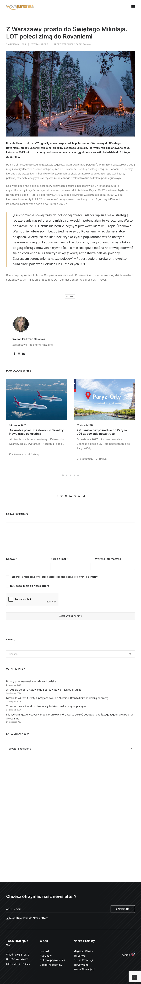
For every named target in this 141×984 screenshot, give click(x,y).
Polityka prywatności (52, 960)
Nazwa (11, 559)
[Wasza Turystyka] (20, 6)
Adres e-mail (60, 559)
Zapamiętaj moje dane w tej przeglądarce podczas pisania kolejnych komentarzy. (55, 576)
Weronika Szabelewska (76, 44)
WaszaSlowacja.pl (84, 969)
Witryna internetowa (108, 559)
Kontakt (44, 951)
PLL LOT (70, 296)
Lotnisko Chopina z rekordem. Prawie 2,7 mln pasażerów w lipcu (103, 431)
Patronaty (46, 955)
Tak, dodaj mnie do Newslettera (29, 585)
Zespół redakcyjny (51, 964)
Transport (41, 44)
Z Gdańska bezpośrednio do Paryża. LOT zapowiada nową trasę (34, 431)
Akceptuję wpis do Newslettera (28, 918)
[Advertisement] (70, 786)
